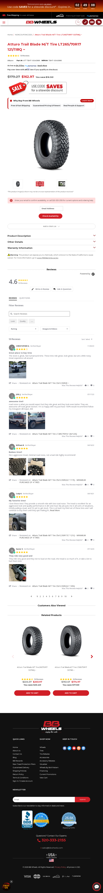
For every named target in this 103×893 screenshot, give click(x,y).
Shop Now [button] (45, 739)
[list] (51, 370)
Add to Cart (32, 693)
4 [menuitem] (46, 596)
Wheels (43, 747)
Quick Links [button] (19, 739)
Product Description (19, 236)
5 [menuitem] (49, 596)
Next (91, 656)
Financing (44, 771)
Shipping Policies (19, 771)
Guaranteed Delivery (21, 767)
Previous (12, 656)
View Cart (43, 778)
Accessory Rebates (47, 761)
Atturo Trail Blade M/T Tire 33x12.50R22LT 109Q (53, 586)
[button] (92, 22)
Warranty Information (20, 248)
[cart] (99, 22)
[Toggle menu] (4, 22)
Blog (14, 757)
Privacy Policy (60, 867)
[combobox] (23, 329)
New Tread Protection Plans (24, 764)
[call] (85, 22)
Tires (41, 751)
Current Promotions (48, 774)
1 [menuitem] (37, 596)
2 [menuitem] (40, 596)
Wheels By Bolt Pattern (49, 767)
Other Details (15, 242)
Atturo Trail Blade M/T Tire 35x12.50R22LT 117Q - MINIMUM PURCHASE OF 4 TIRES (52, 481)
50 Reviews (25, 56)
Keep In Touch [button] (70, 739)
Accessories (44, 757)
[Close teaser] (11, 881)
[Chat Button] (96, 886)
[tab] (40, 289)
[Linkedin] (83, 748)
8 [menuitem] (58, 596)
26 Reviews (77, 679)
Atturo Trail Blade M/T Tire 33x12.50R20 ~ (50, 383)
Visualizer (43, 764)
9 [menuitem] (61, 596)
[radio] (13, 321)
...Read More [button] (54, 510)
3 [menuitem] (43, 596)
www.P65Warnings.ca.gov (47, 258)
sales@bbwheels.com (52, 848)
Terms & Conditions (20, 778)
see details (47, 4)
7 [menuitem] (55, 596)
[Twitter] (69, 748)
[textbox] (93, 340)
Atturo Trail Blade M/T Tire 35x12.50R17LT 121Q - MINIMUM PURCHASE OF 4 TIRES (52, 536)
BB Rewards (18, 761)
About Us (16, 751)
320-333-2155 (53, 840)
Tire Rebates (45, 754)
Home (15, 747)
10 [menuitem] (65, 596)
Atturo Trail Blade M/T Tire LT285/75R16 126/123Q (54, 434)
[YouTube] (74, 748)
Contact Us (17, 754)
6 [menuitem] (52, 596)
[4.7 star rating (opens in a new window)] (41, 818)
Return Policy (18, 774)
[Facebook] (65, 748)
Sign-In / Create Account (23, 781)
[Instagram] (79, 748)
